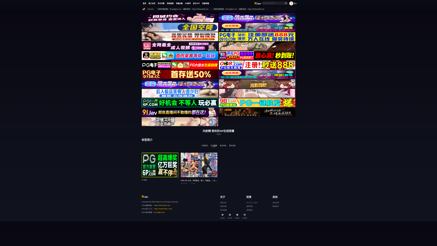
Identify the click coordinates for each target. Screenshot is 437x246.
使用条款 (249, 206)
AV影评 (188, 3)
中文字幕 (161, 3)
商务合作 (223, 203)
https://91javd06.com (162, 205)
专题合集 (179, 3)
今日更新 (214, 145)
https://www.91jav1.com (163, 209)
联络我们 (276, 206)
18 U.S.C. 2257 (252, 203)
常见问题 (276, 203)
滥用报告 (249, 210)
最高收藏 (232, 145)
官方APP (196, 3)
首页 (144, 3)
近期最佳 (205, 145)
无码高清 (170, 3)
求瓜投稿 (223, 210)
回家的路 (205, 3)
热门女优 (152, 3)
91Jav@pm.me (159, 212)
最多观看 (223, 145)
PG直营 (144, 180)
